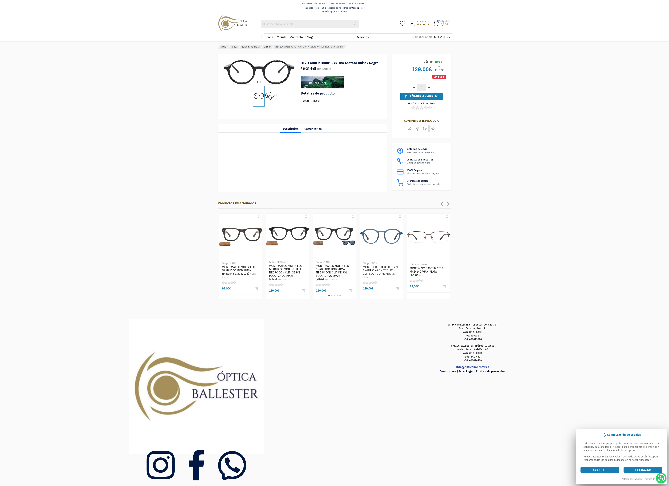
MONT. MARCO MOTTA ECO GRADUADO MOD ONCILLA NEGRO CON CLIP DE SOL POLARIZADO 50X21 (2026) (285, 272)
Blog (310, 37)
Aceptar (600, 470)
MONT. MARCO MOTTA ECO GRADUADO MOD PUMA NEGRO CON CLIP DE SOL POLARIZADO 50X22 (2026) (332, 272)
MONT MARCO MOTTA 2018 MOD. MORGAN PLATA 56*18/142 (426, 272)
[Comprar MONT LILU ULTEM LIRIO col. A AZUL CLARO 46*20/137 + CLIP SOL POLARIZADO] (397, 288)
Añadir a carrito (424, 96)
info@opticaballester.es (472, 367)
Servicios (362, 37)
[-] (414, 87)
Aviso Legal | (467, 371)
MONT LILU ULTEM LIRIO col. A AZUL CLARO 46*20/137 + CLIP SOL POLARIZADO (380, 272)
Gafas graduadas (250, 46)
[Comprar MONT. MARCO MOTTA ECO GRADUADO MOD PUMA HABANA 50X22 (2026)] (256, 288)
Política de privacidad (632, 479)
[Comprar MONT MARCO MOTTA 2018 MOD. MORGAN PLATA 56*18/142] (444, 286)
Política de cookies (654, 479)
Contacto (296, 37)
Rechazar (643, 470)
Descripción (291, 128)
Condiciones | (449, 371)
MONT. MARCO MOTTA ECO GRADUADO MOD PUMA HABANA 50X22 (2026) (239, 272)
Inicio (269, 37)
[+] (429, 87)
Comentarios (313, 129)
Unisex (267, 46)
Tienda (281, 37)
